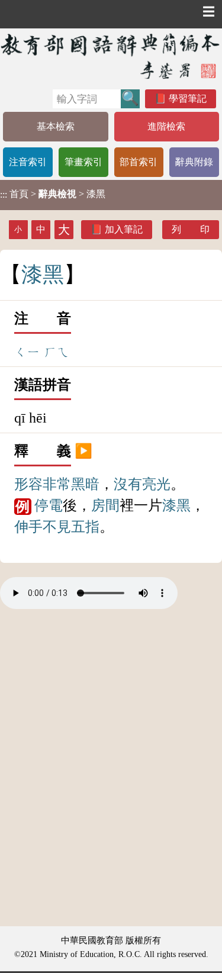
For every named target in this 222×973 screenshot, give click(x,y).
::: (3, 195)
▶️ (83, 451)
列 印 (191, 229)
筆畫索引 (83, 162)
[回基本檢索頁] (111, 55)
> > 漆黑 (52, 194)
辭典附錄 (194, 162)
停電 (48, 505)
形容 (28, 484)
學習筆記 (188, 99)
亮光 (156, 484)
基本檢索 (56, 126)
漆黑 (176, 505)
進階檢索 (166, 126)
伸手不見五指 (56, 526)
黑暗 (85, 484)
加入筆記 (124, 229)
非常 (57, 484)
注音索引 (28, 162)
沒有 (128, 484)
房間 (105, 505)
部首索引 (138, 162)
